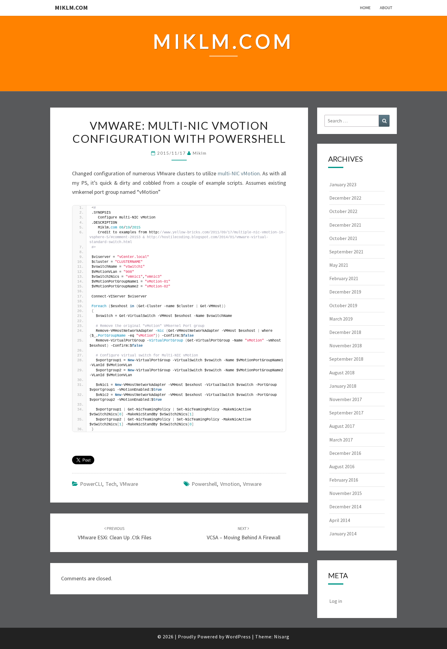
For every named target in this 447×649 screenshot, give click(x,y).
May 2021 (338, 265)
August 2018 (342, 372)
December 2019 (345, 292)
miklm (200, 153)
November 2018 (345, 345)
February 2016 (343, 480)
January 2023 (342, 184)
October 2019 (343, 305)
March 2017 (341, 440)
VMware (129, 483)
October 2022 (343, 211)
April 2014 (339, 520)
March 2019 (341, 319)
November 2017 (345, 399)
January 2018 (342, 386)
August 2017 (342, 426)
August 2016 (342, 466)
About (386, 7)
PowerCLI (91, 483)
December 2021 (345, 225)
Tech (111, 483)
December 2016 (345, 453)
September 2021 (346, 252)
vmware (252, 483)
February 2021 (343, 278)
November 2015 (345, 493)
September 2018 (346, 359)
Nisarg (281, 637)
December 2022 (345, 198)
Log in (335, 601)
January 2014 (342, 534)
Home (365, 7)
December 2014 (345, 506)
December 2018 (345, 332)
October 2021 (343, 238)
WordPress (238, 637)
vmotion (230, 483)
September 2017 (346, 413)
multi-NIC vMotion (239, 173)
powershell (204, 483)
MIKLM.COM (71, 7)
